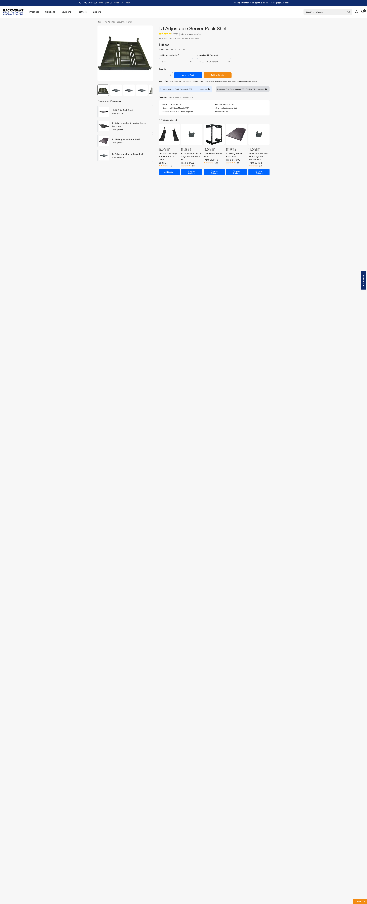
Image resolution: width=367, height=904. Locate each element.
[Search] (348, 12)
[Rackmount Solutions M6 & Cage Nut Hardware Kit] (259, 134)
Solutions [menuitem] (50, 11)
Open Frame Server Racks (213, 155)
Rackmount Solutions (164, 149)
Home (100, 22)
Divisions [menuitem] (66, 11)
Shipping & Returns (261, 3)
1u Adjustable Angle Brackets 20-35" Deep (168, 156)
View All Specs (174, 97)
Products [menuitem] (34, 11)
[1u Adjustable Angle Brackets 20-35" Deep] (169, 134)
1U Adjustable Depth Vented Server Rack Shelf (129, 125)
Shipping (162, 49)
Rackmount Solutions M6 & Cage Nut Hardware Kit (258, 156)
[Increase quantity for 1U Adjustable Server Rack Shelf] (170, 75)
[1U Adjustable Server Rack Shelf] (104, 155)
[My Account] (356, 12)
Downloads (187, 97)
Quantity (162, 69)
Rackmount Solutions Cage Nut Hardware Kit (191, 156)
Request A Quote (281, 3)
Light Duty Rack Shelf (122, 110)
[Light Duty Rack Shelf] (104, 111)
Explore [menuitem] (97, 11)
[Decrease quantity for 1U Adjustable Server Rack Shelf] (161, 75)
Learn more (203, 89)
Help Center (243, 3)
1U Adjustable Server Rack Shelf (128, 154)
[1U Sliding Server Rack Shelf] (104, 140)
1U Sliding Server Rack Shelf (126, 139)
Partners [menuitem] (82, 11)
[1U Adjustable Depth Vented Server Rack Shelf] (104, 125)
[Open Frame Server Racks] (214, 134)
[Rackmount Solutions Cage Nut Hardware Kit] (191, 134)
